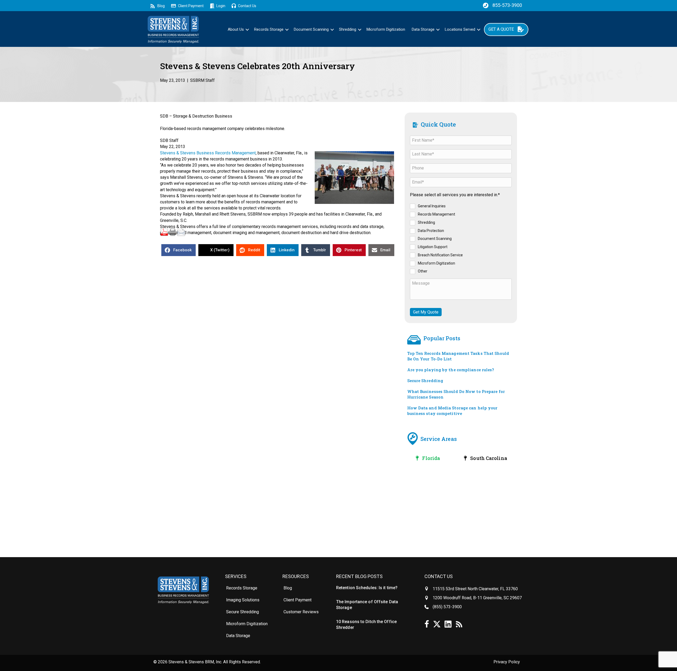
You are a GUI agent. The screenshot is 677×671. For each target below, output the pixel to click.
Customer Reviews (301, 611)
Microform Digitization (386, 29)
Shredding (347, 29)
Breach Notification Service (440, 255)
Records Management (436, 214)
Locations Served (460, 29)
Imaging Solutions (242, 599)
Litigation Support (432, 247)
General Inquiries (432, 206)
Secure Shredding (425, 380)
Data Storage (423, 29)
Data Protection (431, 230)
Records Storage (268, 29)
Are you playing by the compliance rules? (450, 369)
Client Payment (297, 599)
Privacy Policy (506, 661)
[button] (247, 29)
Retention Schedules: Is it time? (366, 587)
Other (422, 271)
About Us (236, 29)
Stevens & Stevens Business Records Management (208, 152)
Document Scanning (311, 29)
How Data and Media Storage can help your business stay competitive (452, 410)
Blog (287, 588)
